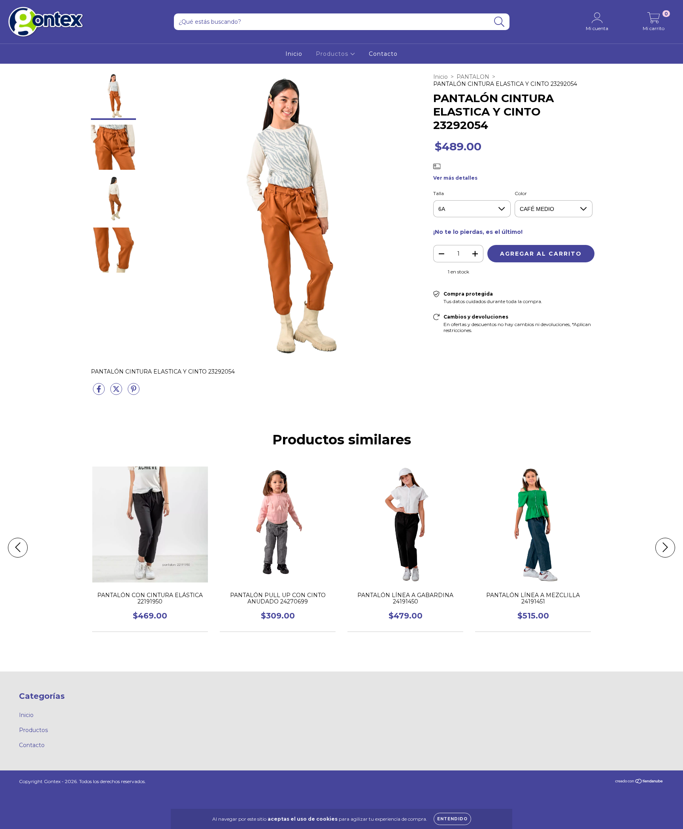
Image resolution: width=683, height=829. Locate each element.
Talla (438, 193)
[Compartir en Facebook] (99, 392)
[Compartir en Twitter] (117, 392)
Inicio (293, 53)
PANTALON (473, 76)
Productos (333, 53)
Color (521, 193)
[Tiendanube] (639, 782)
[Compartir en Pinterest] (134, 392)
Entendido (452, 818)
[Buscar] (499, 22)
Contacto (383, 53)
